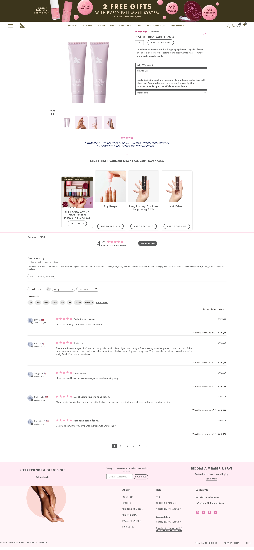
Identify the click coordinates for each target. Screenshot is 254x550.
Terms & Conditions (206, 543)
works (54, 302)
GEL (112, 25)
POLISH (101, 25)
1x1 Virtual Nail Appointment (210, 503)
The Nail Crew (129, 515)
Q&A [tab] (42, 237)
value (46, 302)
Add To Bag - (112, 226)
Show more (102, 302)
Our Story (128, 497)
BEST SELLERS (177, 25)
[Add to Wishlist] (204, 34)
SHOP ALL (73, 25)
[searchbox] (37, 289)
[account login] (233, 26)
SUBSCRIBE (140, 477)
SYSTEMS (87, 25)
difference (89, 302)
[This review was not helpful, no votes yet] (224, 332)
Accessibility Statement (168, 509)
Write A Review (147, 243)
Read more (85, 354)
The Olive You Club (132, 509)
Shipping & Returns (166, 503)
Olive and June (16, 542)
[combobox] (63, 289)
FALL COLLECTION (156, 25)
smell (38, 302)
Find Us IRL (128, 527)
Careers (126, 503)
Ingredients (142, 92)
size (30, 302)
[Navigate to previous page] (107, 446)
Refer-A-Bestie (42, 477)
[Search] (228, 27)
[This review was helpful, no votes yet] (219, 332)
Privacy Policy (231, 543)
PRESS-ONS (125, 25)
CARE (139, 25)
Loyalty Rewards (131, 521)
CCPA (248, 543)
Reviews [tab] (32, 237)
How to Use (142, 70)
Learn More (211, 478)
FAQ (158, 497)
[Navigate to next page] (146, 446)
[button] (169, 530)
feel (69, 302)
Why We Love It (145, 65)
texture (78, 302)
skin (62, 302)
